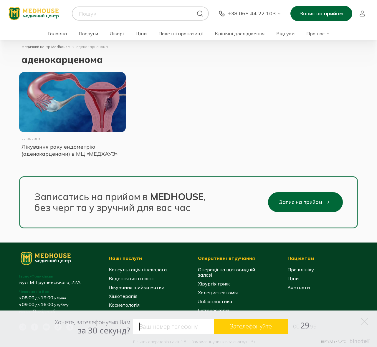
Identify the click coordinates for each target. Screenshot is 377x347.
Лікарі (117, 33)
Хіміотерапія (123, 296)
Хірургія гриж (214, 284)
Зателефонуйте (251, 326)
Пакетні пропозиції (180, 33)
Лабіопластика (215, 301)
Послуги (88, 33)
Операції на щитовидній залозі (226, 272)
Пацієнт (362, 13)
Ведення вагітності (131, 278)
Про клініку (300, 270)
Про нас (315, 33)
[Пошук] (200, 13)
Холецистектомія (218, 292)
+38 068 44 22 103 (252, 13)
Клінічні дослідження (239, 33)
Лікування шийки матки (136, 287)
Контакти (298, 287)
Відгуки (285, 33)
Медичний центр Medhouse (46, 46)
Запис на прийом (321, 13)
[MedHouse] (33, 13)
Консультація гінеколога (138, 270)
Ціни (141, 33)
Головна (57, 33)
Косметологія (124, 305)
